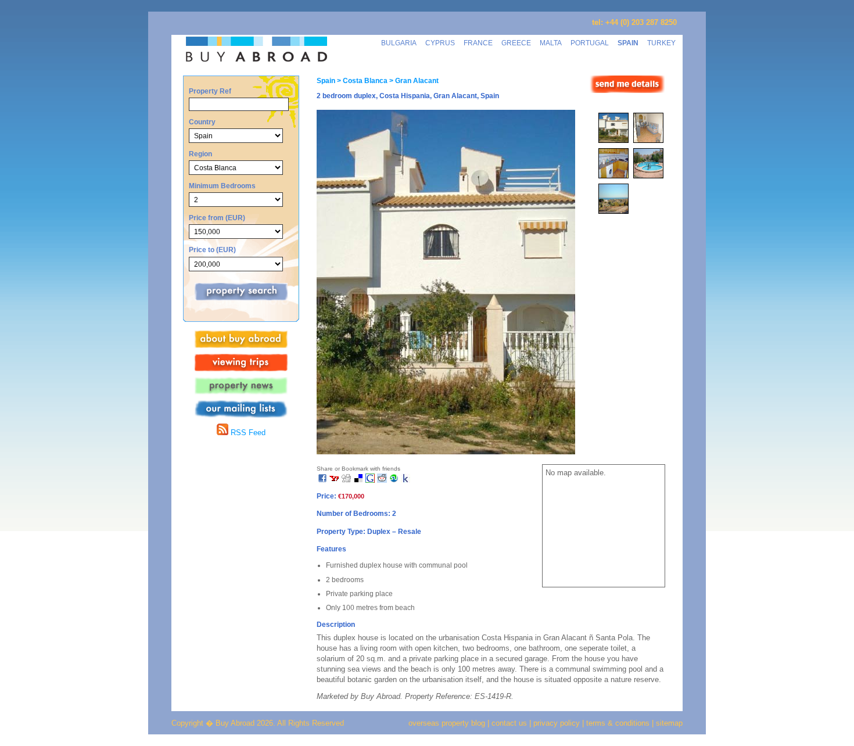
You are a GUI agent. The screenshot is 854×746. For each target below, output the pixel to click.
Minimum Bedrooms (222, 185)
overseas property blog (446, 723)
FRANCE (478, 42)
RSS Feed (246, 432)
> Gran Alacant (413, 81)
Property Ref (210, 91)
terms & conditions (619, 723)
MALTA (551, 42)
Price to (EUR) (212, 249)
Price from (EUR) (217, 217)
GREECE (516, 42)
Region (200, 153)
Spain (326, 81)
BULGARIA (399, 42)
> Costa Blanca (361, 81)
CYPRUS (440, 42)
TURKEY (661, 42)
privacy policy (556, 723)
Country (202, 121)
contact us (509, 723)
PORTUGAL (589, 42)
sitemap (668, 723)
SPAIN (628, 42)
